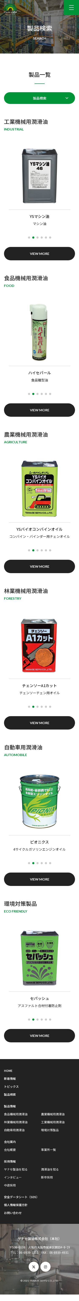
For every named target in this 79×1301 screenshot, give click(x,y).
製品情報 (10, 1106)
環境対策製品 (50, 1130)
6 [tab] (50, 237)
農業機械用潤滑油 (53, 1114)
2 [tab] (33, 237)
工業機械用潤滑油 (53, 1122)
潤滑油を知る (50, 1169)
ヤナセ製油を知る (16, 1169)
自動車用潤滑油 (14, 1130)
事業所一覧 (48, 1150)
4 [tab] (42, 237)
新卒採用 (47, 1177)
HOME (8, 1070)
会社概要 (10, 1150)
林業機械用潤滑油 (16, 1122)
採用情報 (10, 1161)
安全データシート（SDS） (21, 1197)
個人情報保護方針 (16, 1205)
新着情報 (10, 1078)
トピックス (11, 1086)
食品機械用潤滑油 (16, 1114)
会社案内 (10, 1142)
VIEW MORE (39, 254)
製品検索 (39, 98)
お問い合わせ (13, 1213)
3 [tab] (37, 237)
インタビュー (13, 1177)
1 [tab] (29, 237)
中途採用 (10, 1185)
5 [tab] (46, 237)
